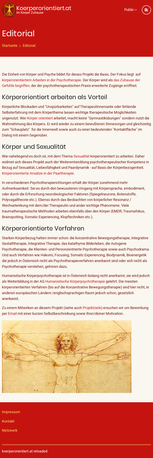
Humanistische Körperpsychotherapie (74, 281)
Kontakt (8, 421)
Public (129, 9)
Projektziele (92, 308)
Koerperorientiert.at (43, 8)
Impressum (11, 412)
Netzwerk (9, 430)
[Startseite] (9, 10)
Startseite (10, 46)
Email (12, 313)
